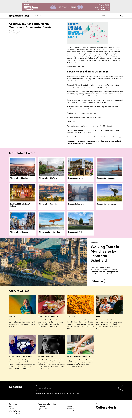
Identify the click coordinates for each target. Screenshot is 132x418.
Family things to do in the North (20, 356)
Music (98, 316)
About (11, 406)
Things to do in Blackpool (106, 178)
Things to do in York (75, 232)
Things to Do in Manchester (20, 178)
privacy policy (76, 393)
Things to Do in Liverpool (77, 204)
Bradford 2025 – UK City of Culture (20, 205)
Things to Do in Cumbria (48, 204)
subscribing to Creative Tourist (111, 141)
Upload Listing (43, 408)
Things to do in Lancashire (106, 204)
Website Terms (14, 411)
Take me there (97, 281)
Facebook (88, 143)
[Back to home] (19, 16)
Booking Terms (14, 413)
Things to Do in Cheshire (19, 232)
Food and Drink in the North (48, 316)
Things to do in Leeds (75, 178)
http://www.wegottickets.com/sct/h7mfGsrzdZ (95, 126)
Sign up (120, 387)
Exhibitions (71, 316)
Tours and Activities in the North (78, 356)
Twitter (78, 143)
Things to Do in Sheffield (48, 178)
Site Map (41, 406)
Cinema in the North (45, 356)
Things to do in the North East (50, 232)
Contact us (13, 404)
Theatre (12, 316)
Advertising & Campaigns (47, 404)
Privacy (11, 408)
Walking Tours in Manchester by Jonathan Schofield (105, 253)
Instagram (70, 408)
